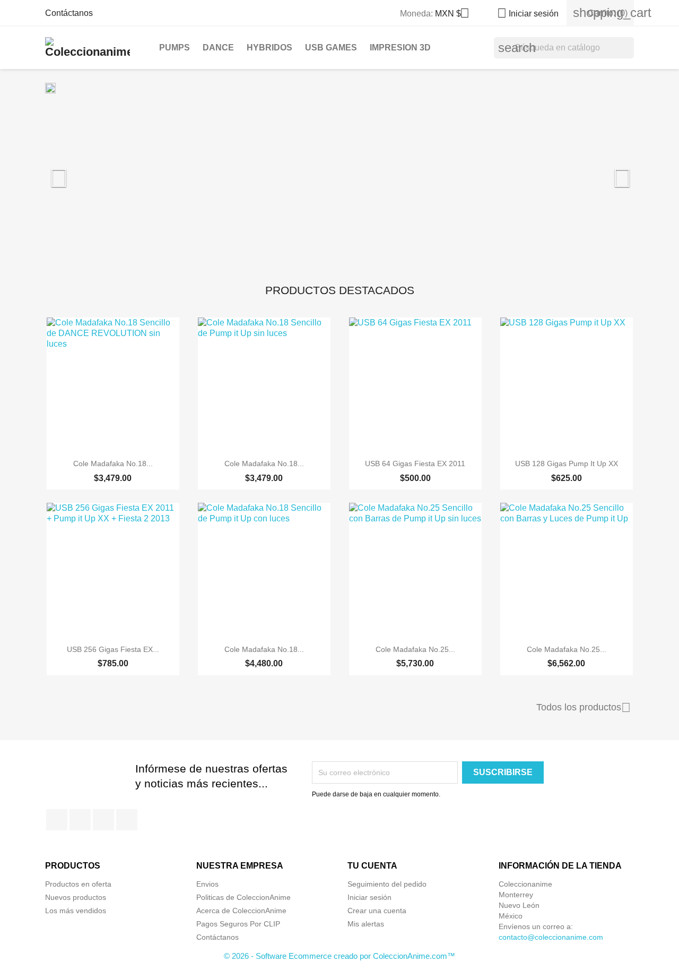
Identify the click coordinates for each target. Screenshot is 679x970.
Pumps (174, 47)
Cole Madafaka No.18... (113, 463)
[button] (89, 172)
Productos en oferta (78, 884)
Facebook (56, 819)
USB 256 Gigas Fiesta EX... (113, 649)
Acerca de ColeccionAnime (241, 910)
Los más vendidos (75, 910)
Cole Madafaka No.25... (415, 649)
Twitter (80, 819)
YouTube (103, 819)
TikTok (126, 819)
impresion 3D (400, 47)
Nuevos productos (75, 897)
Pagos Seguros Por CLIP (238, 924)
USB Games (331, 47)
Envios (207, 884)
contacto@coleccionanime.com (551, 937)
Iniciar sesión (369, 897)
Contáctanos (69, 13)
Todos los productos (583, 707)
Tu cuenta (372, 865)
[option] (339, 172)
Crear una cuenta (376, 910)
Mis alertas (365, 924)
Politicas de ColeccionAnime (243, 897)
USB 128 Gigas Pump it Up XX (566, 463)
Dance (218, 47)
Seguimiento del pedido (386, 884)
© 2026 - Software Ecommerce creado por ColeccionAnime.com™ (339, 955)
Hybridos (269, 47)
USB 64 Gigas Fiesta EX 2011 (415, 463)
